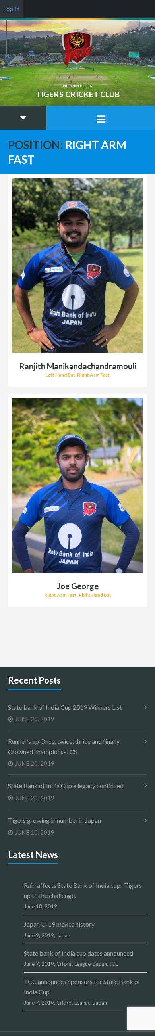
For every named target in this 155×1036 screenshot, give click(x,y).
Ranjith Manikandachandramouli (77, 366)
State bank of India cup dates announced (78, 953)
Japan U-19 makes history (59, 924)
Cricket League (73, 964)
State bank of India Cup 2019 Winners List (65, 707)
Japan (63, 935)
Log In (11, 9)
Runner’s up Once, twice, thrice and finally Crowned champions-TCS (64, 746)
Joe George (78, 586)
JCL (113, 964)
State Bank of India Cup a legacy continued (66, 785)
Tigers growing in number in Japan (54, 820)
